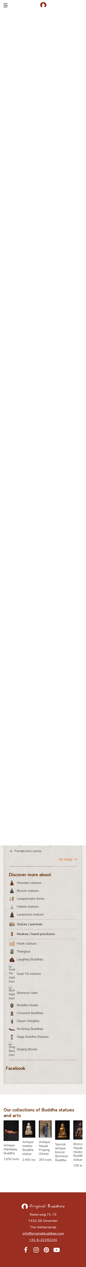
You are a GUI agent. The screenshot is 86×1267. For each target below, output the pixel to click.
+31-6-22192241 (43, 1239)
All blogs (65, 859)
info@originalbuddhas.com (43, 1233)
